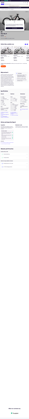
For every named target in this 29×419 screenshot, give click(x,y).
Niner (9, 9)
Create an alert (3, 66)
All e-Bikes (3, 9)
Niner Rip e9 (12, 9)
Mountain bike (6, 9)
